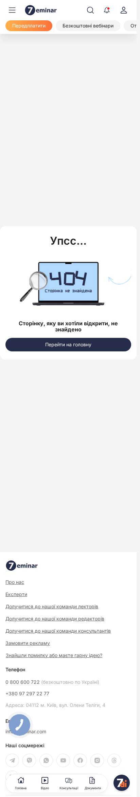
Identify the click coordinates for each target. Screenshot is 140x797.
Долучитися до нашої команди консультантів (58, 631)
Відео (45, 788)
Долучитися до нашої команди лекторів (51, 606)
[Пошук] (90, 10)
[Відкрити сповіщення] (106, 10)
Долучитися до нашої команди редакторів (54, 618)
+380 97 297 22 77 (27, 693)
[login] (123, 10)
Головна (21, 788)
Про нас (14, 582)
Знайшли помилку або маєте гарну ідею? (54, 655)
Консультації (68, 788)
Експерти (16, 594)
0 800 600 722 (52, 682)
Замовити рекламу (27, 643)
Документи (93, 788)
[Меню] (12, 10)
